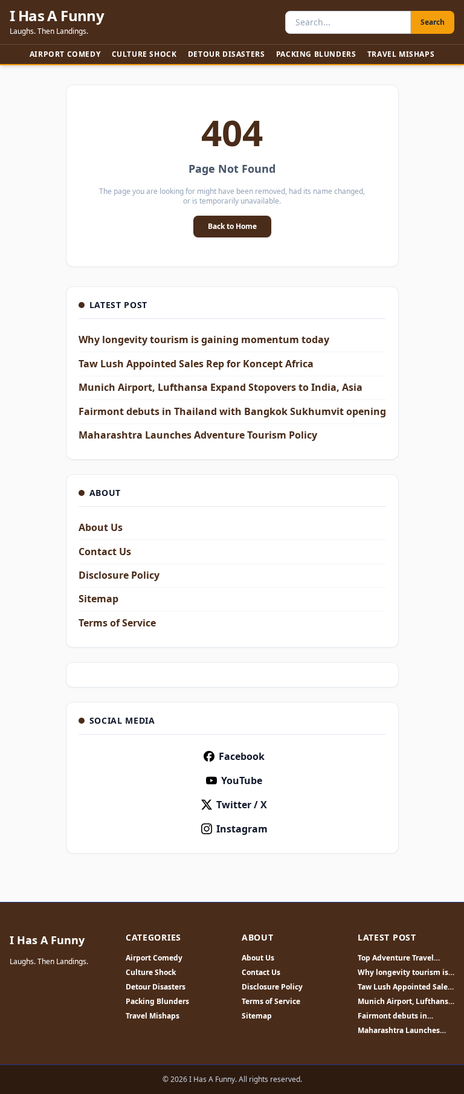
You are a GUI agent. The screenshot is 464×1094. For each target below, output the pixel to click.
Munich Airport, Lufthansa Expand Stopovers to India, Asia (220, 387)
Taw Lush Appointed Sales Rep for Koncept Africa (196, 363)
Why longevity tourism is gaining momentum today (204, 339)
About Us (101, 527)
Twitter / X (241, 804)
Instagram (242, 828)
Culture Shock (144, 54)
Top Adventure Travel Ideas (396, 958)
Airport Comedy (65, 54)
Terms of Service (117, 622)
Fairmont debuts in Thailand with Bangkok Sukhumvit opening (232, 411)
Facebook (242, 756)
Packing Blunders (316, 54)
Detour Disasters (226, 54)
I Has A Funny (57, 15)
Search (432, 22)
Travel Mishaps (400, 54)
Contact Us (105, 551)
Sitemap (98, 598)
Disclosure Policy (119, 575)
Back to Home (232, 226)
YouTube (241, 780)
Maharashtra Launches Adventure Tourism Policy (198, 435)
